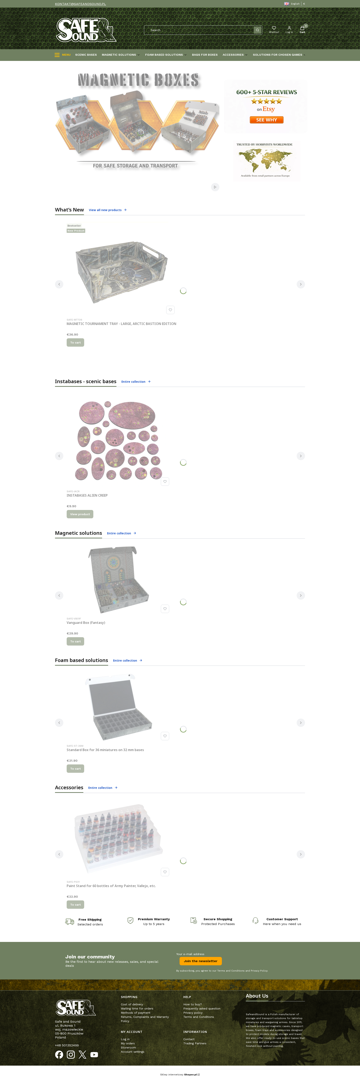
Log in (125, 1039)
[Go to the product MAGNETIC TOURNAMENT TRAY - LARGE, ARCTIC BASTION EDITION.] (121, 269)
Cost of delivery (132, 1004)
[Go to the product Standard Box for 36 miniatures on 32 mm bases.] (119, 707)
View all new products (105, 210)
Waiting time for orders (137, 1008)
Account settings (132, 1051)
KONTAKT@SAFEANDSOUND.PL (80, 4)
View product (80, 514)
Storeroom (128, 1047)
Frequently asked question (201, 1008)
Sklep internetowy (178, 1074)
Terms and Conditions (198, 1016)
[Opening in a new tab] (59, 1055)
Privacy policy (192, 1012)
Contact (189, 1039)
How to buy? (192, 1004)
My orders (128, 1043)
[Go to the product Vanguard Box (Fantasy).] (119, 580)
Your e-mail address (190, 954)
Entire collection (133, 382)
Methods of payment (135, 1012)
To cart (75, 342)
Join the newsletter (201, 961)
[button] (257, 30)
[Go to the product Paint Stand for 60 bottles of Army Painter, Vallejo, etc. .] (119, 839)
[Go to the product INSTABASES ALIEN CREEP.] (119, 440)
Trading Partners (194, 1043)
